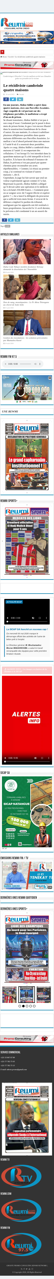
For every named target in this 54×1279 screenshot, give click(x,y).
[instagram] (32, 1269)
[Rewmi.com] (17, 22)
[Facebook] (24, 1269)
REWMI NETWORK (39, 1266)
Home (4, 57)
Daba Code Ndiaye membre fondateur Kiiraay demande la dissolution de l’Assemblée (23, 268)
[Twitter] (26, 1269)
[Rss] (22, 1269)
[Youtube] (29, 1269)
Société (11, 57)
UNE (7, 226)
